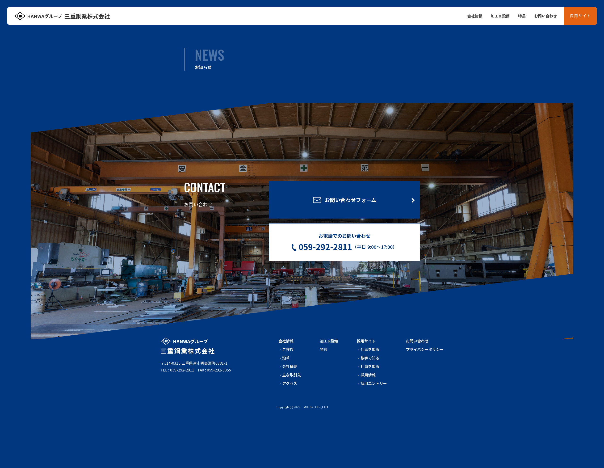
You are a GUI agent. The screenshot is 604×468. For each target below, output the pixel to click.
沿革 (286, 358)
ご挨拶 (288, 349)
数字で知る (370, 358)
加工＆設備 (500, 16)
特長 (522, 16)
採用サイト (580, 15)
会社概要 (289, 366)
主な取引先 (291, 375)
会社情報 (474, 16)
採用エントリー (374, 383)
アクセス (289, 383)
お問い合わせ (545, 16)
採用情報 (368, 375)
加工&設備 (329, 341)
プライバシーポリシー (425, 349)
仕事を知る (370, 349)
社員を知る (370, 366)
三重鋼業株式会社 (68, 16)
